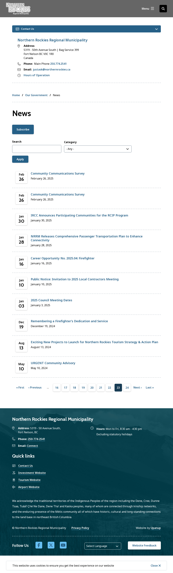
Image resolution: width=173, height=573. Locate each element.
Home (16, 95)
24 (127, 389)
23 (118, 389)
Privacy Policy (80, 528)
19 (83, 389)
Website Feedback (144, 545)
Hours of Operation (37, 75)
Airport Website (29, 487)
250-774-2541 (36, 439)
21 (100, 389)
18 (74, 389)
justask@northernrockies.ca (51, 69)
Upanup (156, 528)
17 (65, 389)
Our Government (36, 95)
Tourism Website (29, 480)
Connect (32, 446)
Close (154, 565)
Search (16, 141)
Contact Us (25, 466)
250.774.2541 (58, 64)
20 (91, 389)
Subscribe (23, 129)
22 (109, 389)
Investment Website (32, 473)
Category (70, 142)
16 (56, 389)
